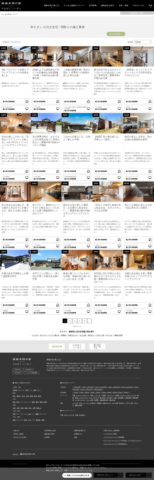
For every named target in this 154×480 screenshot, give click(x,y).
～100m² (75, 392)
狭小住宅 (103, 398)
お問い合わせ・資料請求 (112, 430)
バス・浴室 (89, 400)
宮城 (34, 390)
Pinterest (18, 369)
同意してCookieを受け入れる (78, 475)
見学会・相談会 (19, 434)
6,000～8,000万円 (86, 389)
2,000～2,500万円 (88, 387)
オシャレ (109, 335)
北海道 (15, 390)
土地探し (47, 437)
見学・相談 (123, 5)
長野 (33, 402)
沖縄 (42, 420)
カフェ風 (83, 335)
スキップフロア (94, 398)
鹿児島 (38, 420)
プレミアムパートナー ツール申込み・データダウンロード (122, 440)
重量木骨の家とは (51, 5)
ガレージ (43, 335)
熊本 (25, 420)
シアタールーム (80, 400)
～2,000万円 (76, 387)
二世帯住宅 (128, 398)
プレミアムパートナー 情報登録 (114, 437)
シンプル (35, 335)
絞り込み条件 (114, 34)
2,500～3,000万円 (101, 387)
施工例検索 (8, 14)
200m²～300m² (95, 392)
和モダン (91, 335)
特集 (151, 5)
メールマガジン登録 (110, 434)
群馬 (39, 396)
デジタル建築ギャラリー (74, 5)
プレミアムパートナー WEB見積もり (116, 444)
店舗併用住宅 (104, 400)
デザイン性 (100, 335)
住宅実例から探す (50, 430)
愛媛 (37, 414)
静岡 (45, 402)
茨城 (31, 396)
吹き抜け (110, 398)
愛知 (41, 402)
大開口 (117, 395)
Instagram (18, 373)
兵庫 (18, 408)
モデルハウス (138, 5)
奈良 (30, 408)
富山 (18, 402)
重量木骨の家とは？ (54, 359)
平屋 (73, 395)
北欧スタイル (73, 335)
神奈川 (19, 396)
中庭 (76, 415)
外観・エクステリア (81, 398)
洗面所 (96, 400)
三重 (34, 408)
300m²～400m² (107, 392)
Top (2, 14)
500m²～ (127, 392)
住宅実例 (93, 5)
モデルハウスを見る (20, 437)
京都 (22, 408)
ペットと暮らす (53, 335)
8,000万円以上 (98, 389)
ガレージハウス (69, 415)
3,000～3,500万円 (114, 387)
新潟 (14, 402)
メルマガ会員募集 (31, 373)
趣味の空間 (118, 335)
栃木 (35, 396)
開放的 (63, 335)
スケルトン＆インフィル (128, 395)
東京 (14, 396)
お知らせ (16, 430)
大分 (29, 420)
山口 (29, 414)
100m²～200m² (84, 392)
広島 (14, 414)
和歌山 (39, 408)
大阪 (14, 408)
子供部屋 (120, 398)
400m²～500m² (118, 392)
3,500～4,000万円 (127, 387)
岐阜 (37, 402)
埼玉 (23, 396)
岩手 (27, 390)
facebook (28, 369)
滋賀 (26, 408)
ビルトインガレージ (82, 395)
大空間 (103, 395)
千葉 (27, 396)
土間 (115, 398)
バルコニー (110, 395)
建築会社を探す (107, 5)
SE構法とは (78, 434)
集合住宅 (112, 400)
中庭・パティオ (95, 395)
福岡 (14, 420)
